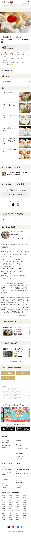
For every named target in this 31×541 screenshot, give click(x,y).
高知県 (17, 515)
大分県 (24, 517)
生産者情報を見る (22, 315)
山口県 (17, 513)
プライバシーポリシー (7, 477)
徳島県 (24, 513)
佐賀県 (3, 517)
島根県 (24, 511)
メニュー (28, 3)
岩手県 (17, 495)
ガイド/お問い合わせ (6, 469)
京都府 (10, 508)
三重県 (24, 506)
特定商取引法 (5, 479)
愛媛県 (10, 515)
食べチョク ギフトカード (22, 480)
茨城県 (24, 497)
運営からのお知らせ (6, 472)
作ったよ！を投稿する (15, 194)
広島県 (10, 513)
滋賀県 (3, 508)
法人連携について (20, 456)
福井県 (10, 504)
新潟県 (17, 502)
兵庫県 (24, 508)
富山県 (24, 502)
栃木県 (3, 500)
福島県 (17, 497)
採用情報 (4, 487)
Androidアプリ (19, 487)
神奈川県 (11, 502)
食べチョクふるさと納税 (21, 467)
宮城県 (24, 495)
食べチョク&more (20, 482)
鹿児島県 (11, 519)
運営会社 (4, 467)
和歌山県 (11, 511)
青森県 (10, 495)
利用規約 (4, 474)
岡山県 (3, 513)
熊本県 (17, 517)
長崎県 (10, 517)
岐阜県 (3, 506)
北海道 (3, 495)
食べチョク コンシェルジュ (22, 473)
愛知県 (17, 506)
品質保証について (6, 445)
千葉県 (24, 500)
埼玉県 (17, 500)
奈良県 (3, 511)
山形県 (10, 497)
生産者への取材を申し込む (22, 448)
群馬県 (10, 500)
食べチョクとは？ (6, 440)
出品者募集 (18, 440)
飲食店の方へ (5, 447)
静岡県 (10, 506)
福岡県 (24, 515)
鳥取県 (17, 511)
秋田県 (3, 497)
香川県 (3, 515)
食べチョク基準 (5, 442)
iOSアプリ (18, 485)
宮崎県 (3, 519)
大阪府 (17, 508)
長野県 (24, 504)
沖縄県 (17, 519)
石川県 (3, 504)
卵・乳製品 (8, 373)
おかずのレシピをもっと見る (19, 361)
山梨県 (17, 504)
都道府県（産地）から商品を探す (10, 492)
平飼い (4, 219)
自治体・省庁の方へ (20, 459)
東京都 (3, 502)
